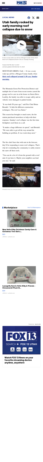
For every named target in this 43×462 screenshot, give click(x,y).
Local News (8, 17)
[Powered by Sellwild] (38, 324)
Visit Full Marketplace (34, 207)
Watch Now (37, 3)
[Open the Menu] (3, 2)
